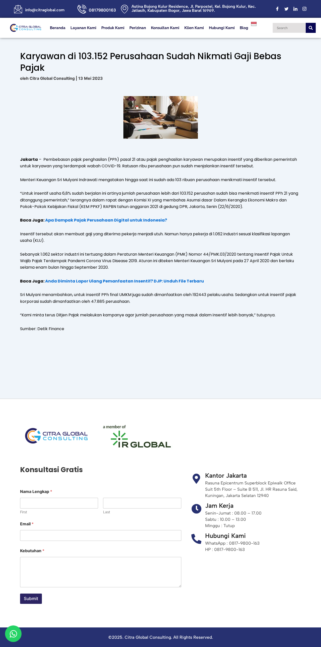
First (23, 512)
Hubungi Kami (222, 28)
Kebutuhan (32, 550)
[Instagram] (304, 9)
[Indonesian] (254, 23)
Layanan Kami (83, 28)
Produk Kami (112, 28)
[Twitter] (286, 9)
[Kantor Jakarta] (196, 479)
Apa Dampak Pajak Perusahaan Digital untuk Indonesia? (106, 220)
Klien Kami (194, 28)
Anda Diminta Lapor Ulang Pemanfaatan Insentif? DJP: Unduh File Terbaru (124, 281)
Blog (244, 28)
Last (106, 512)
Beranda (57, 28)
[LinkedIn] (295, 9)
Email (27, 524)
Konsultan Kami (165, 28)
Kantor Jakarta (226, 475)
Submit (31, 598)
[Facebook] (277, 9)
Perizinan (137, 28)
